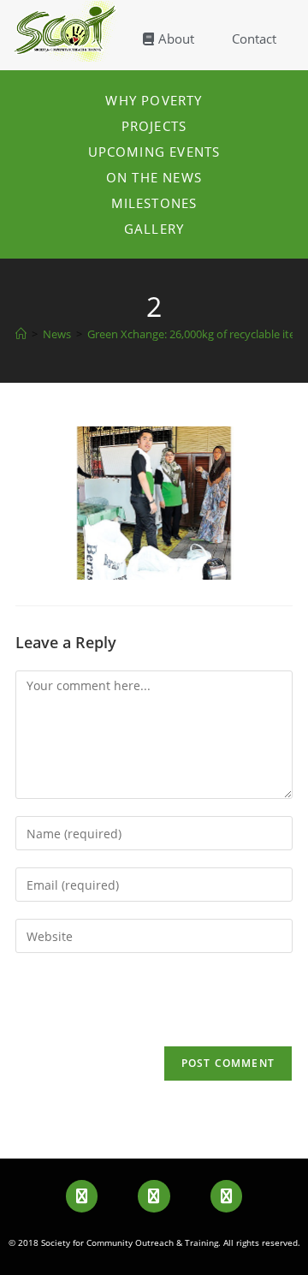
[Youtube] (153, 1196)
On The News (154, 177)
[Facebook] (82, 1196)
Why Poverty (153, 100)
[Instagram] (226, 1196)
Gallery (154, 228)
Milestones (154, 203)
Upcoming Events (154, 151)
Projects (154, 125)
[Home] (21, 334)
